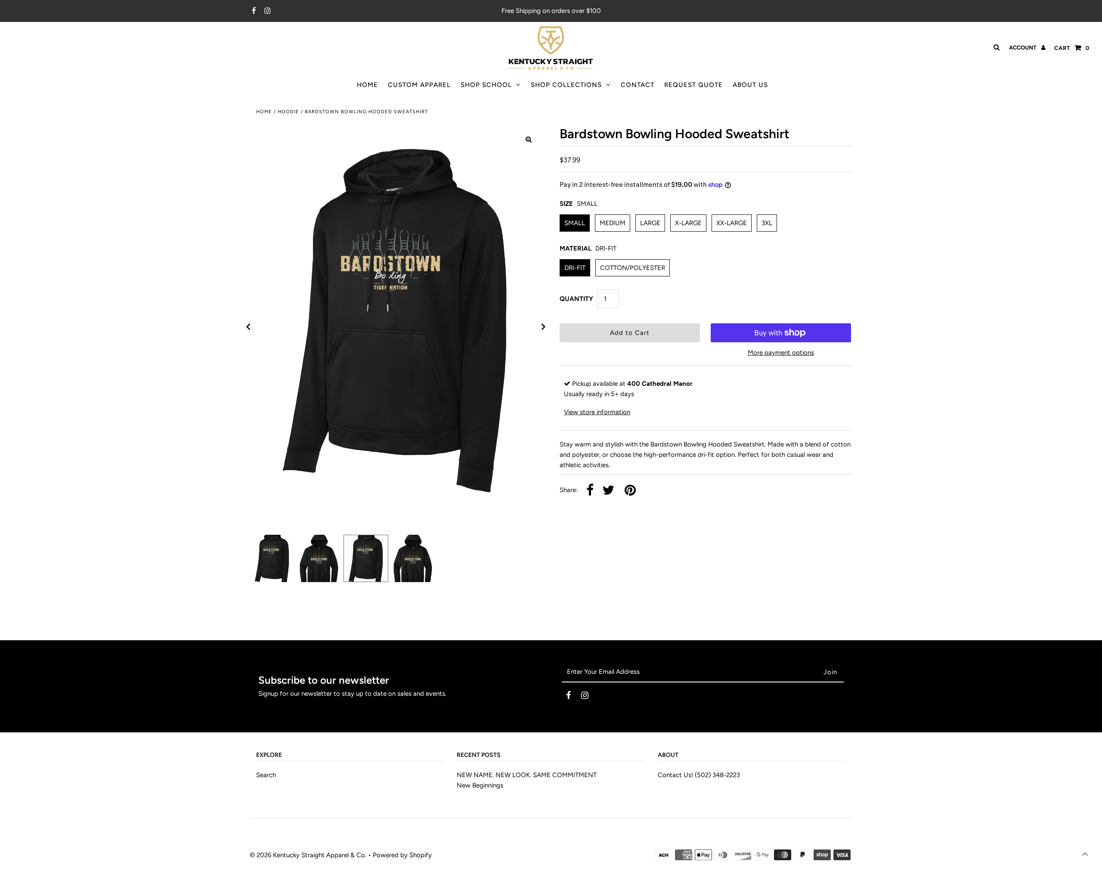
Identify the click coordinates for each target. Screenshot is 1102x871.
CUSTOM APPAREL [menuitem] (419, 85)
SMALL (574, 223)
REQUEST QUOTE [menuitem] (693, 85)
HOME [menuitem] (367, 85)
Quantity (576, 299)
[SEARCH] (995, 47)
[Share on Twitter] (608, 491)
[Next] (543, 326)
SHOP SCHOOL (486, 85)
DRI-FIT (574, 268)
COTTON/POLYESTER (632, 268)
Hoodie (288, 112)
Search (266, 775)
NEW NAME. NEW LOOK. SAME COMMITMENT (527, 775)
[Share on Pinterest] (630, 491)
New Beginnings (480, 785)
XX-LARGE (731, 223)
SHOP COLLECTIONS (566, 85)
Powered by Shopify (402, 855)
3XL (766, 223)
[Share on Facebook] (590, 491)
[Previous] (248, 326)
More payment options (781, 352)
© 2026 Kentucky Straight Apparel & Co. (308, 855)
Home (264, 112)
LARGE (650, 223)
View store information (597, 412)
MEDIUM (612, 223)
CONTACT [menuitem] (637, 85)
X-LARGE (688, 223)
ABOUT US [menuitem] (750, 85)
